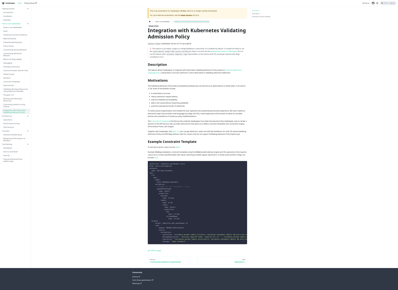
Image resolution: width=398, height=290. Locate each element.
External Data (8, 85)
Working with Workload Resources (12, 99)
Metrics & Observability (12, 59)
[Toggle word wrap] (241, 163)
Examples (7, 20)
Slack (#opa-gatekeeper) (141, 280)
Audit (5, 31)
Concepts (5, 131)
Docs (20, 3)
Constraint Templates (11, 82)
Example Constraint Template (261, 17)
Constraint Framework (160, 121)
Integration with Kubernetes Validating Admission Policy (14, 111)
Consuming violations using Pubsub (14, 105)
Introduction (8, 12)
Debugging (7, 63)
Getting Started (8, 9)
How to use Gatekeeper (11, 23)
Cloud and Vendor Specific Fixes (15, 70)
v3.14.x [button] (365, 3)
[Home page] (150, 21)
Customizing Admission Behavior (12, 54)
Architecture (7, 116)
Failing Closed (8, 74)
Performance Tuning (11, 123)
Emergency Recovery (11, 67)
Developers (7, 148)
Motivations (256, 14)
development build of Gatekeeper (224, 51)
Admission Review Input (12, 135)
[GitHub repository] (373, 3)
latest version (186, 15)
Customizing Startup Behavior (15, 50)
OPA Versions (8, 127)
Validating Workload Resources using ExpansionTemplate (15, 90)
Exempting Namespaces (12, 42)
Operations (7, 120)
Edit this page (155, 250)
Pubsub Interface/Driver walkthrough (12, 160)
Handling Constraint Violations (15, 35)
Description (255, 11)
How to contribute (10, 152)
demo (178, 147)
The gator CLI (8, 95)
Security (6, 155)
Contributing (7, 144)
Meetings (136, 283)
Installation (7, 16)
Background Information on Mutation (14, 139)
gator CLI (175, 131)
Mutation (7, 78)
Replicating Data (9, 38)
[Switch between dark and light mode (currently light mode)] (377, 3)
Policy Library (29, 3)
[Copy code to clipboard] (244, 163)
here (156, 157)
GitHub (135, 277)
